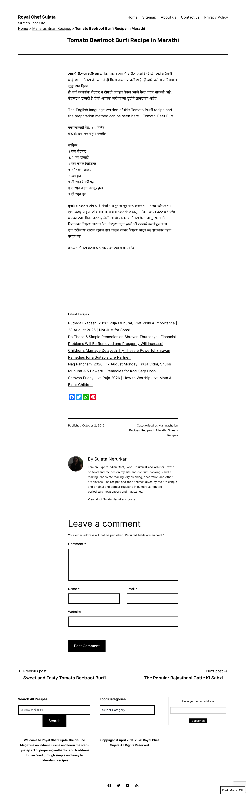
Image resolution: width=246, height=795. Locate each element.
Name (74, 589)
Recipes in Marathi (153, 430)
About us (168, 17)
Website (74, 612)
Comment (77, 544)
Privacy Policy (216, 17)
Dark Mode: (230, 790)
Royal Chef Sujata (37, 17)
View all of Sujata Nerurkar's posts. (112, 499)
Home (133, 17)
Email (131, 589)
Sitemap (149, 17)
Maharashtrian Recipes (51, 28)
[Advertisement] (123, 281)
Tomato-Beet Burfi (158, 116)
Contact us (190, 17)
